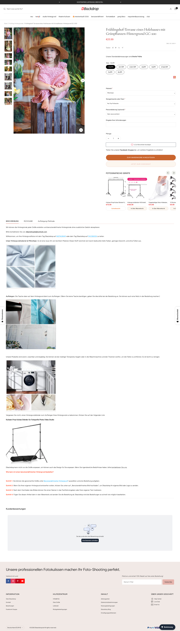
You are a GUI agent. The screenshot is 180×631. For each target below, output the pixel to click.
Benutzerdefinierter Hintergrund (56, 481)
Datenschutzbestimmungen (109, 602)
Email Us (156, 604)
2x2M (144, 67)
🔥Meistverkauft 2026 (81, 16)
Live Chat (157, 601)
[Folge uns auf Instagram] (13, 581)
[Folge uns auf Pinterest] (17, 581)
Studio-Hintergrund (49, 16)
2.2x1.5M (133, 67)
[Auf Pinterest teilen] (115, 47)
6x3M (120, 72)
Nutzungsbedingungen (108, 606)
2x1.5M (121, 67)
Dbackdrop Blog (106, 609)
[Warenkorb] (175, 9)
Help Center (157, 599)
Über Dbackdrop (11, 599)
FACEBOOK (92, 236)
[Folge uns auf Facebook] (8, 581)
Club (148, 16)
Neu (31, 16)
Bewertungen (10, 606)
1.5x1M (110, 67)
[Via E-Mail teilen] (122, 47)
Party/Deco (121, 16)
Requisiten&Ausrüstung (136, 16)
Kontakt (8, 602)
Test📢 (38, 16)
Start (5, 23)
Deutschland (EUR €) (14, 628)
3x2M (153, 67)
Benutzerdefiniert (97, 16)
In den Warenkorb (137, 208)
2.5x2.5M (164, 67)
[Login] (171, 9)
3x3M (110, 72)
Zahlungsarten (105, 599)
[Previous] (168, 173)
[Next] (83, 80)
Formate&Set (110, 16)
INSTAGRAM (61, 236)
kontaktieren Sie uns (119, 467)
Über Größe (56, 602)
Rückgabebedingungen (60, 609)
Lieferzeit (56, 606)
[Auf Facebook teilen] (112, 47)
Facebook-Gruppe (11, 609)
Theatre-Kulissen (64, 16)
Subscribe (168, 582)
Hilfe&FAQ (56, 599)
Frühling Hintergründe (16, 23)
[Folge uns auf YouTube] (22, 581)
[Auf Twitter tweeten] (119, 47)
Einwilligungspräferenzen (108, 613)
